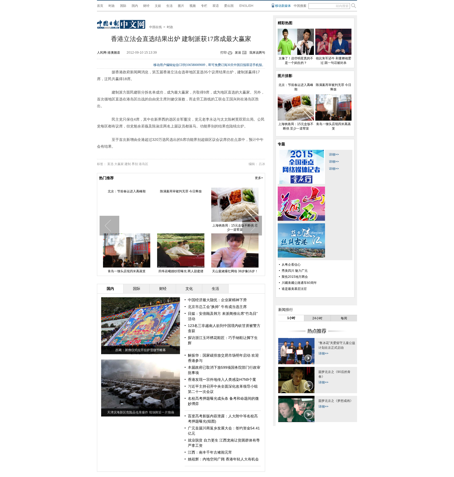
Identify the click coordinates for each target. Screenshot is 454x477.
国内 (135, 6)
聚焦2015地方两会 (295, 277)
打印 (223, 52)
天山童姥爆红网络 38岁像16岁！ (235, 271)
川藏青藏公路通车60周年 (299, 283)
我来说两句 (257, 52)
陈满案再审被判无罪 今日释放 (181, 191)
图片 (181, 6)
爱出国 (229, 6)
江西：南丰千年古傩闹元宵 (210, 452)
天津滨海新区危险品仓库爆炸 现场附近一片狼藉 (140, 412)
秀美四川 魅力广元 (295, 271)
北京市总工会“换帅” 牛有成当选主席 (217, 307)
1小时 (291, 318)
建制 (128, 164)
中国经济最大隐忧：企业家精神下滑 (217, 300)
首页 (100, 6)
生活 (169, 6)
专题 (281, 144)
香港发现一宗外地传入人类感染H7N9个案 (222, 379)
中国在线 (155, 27)
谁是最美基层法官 (294, 289)
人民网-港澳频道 (108, 52)
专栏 (204, 6)
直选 (110, 164)
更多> (259, 178)
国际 (123, 6)
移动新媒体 (283, 6)
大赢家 (119, 164)
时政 (112, 6)
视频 (192, 6)
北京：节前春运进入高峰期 (127, 191)
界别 (135, 164)
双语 (216, 6)
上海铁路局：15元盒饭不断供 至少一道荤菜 (235, 228)
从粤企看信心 (291, 264)
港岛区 (143, 164)
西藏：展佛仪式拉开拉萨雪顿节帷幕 (140, 350)
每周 (344, 318)
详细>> (334, 154)
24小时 (317, 318)
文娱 (158, 6)
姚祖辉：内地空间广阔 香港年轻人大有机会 (223, 459)
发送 (238, 52)
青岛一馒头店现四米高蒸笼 (127, 271)
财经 (146, 6)
